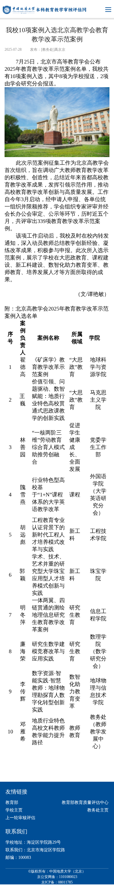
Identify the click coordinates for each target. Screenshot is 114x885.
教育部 (11, 802)
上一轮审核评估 (20, 817)
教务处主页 (98, 810)
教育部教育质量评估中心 (85, 802)
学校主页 (13, 810)
